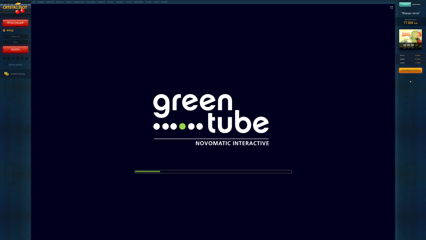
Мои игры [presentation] (416, 4)
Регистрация (15, 23)
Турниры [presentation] (405, 4)
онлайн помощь (18, 74)
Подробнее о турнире (410, 70)
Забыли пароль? (15, 64)
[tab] (405, 4)
